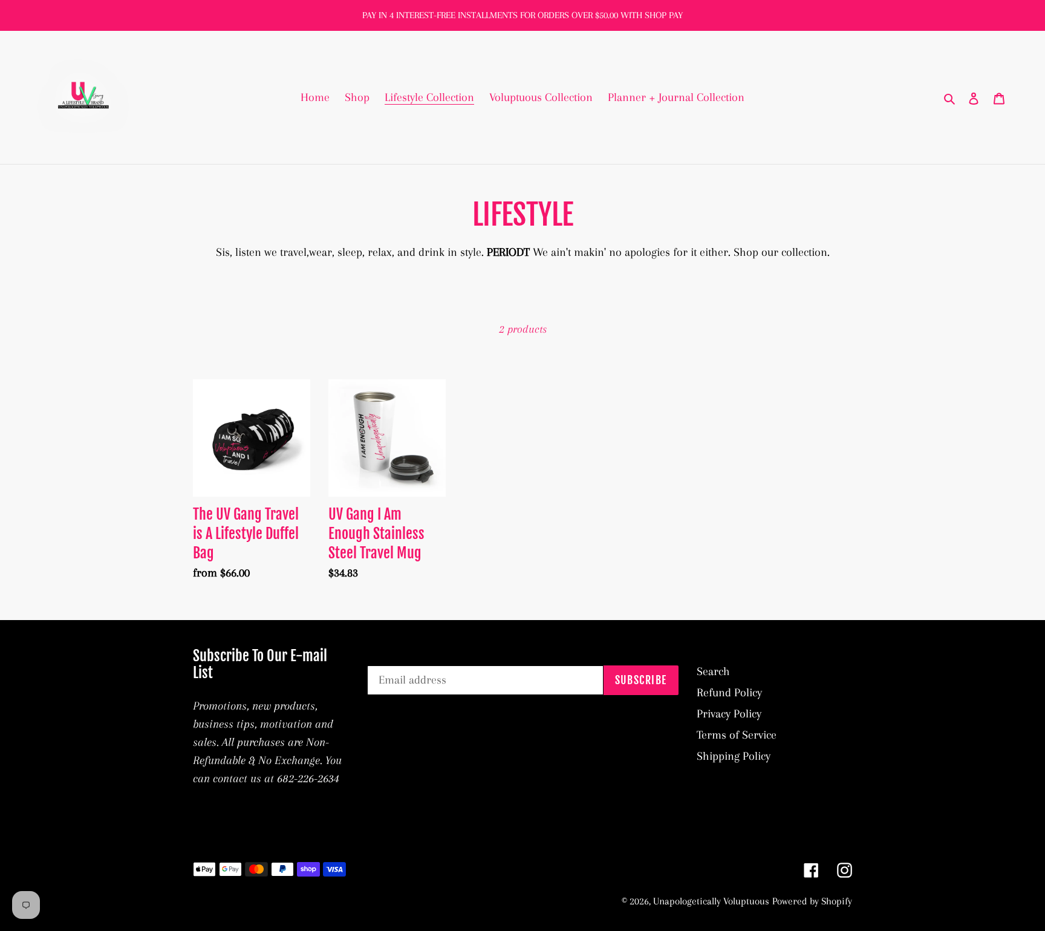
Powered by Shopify (812, 901)
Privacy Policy (729, 713)
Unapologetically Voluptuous (711, 901)
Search (713, 671)
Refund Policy (729, 692)
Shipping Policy (733, 756)
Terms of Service (736, 735)
